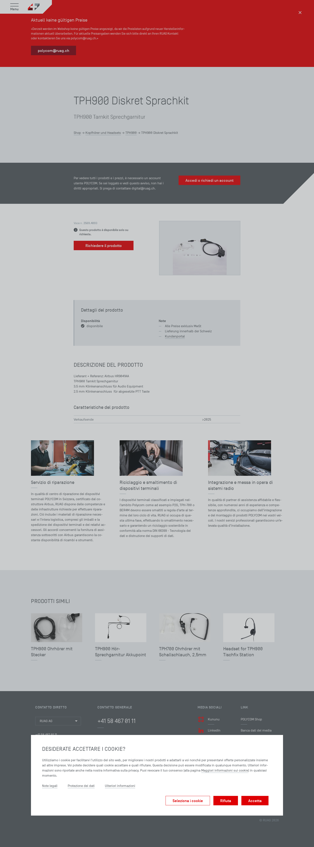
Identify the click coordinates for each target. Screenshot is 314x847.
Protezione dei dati (81, 786)
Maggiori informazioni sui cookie (224, 770)
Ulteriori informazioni (120, 786)
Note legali (49, 786)
